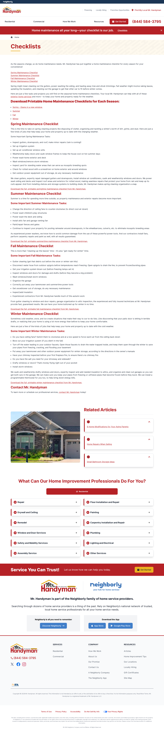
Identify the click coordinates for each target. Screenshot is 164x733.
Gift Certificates (131, 672)
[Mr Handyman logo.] (12, 10)
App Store (98, 626)
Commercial (58, 656)
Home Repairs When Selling (99, 444)
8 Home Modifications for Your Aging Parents (107, 426)
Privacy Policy (61, 712)
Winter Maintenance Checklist (24, 81)
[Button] (118, 421)
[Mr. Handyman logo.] (59, 586)
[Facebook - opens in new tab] (18, 664)
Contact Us (93, 667)
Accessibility (75, 712)
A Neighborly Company (99, 672)
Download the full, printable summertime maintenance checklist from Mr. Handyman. (49, 241)
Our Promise (94, 662)
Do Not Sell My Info (91, 712)
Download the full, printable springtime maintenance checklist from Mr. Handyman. (48, 189)
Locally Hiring (130, 667)
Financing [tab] (88, 10)
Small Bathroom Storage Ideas (101, 462)
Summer (16, 111)
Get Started (145, 570)
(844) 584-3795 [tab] (146, 21)
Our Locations (130, 662)
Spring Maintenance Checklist (24, 72)
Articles (127, 651)
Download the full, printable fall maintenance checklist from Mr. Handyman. (45, 309)
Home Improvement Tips (135, 656)
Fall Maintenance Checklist (23, 78)
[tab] (146, 10)
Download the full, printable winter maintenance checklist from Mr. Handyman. (46, 382)
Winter (15, 119)
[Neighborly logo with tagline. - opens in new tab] (106, 586)
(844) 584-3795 (25, 658)
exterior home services (21, 96)
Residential (83, 491)
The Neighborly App (97, 678)
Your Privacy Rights (115, 712)
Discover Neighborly (51, 626)
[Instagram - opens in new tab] (24, 664)
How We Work (94, 651)
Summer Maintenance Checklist (25, 75)
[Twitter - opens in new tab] (13, 664)
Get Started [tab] (120, 21)
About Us (92, 656)
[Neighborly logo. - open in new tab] (8, 2)
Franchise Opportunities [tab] (119, 10)
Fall (14, 115)
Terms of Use (46, 712)
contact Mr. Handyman (69, 392)
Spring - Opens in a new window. (28, 107)
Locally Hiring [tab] (101, 10)
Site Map (128, 678)
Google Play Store (122, 626)
